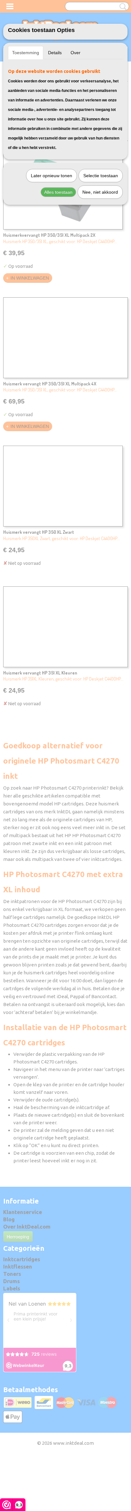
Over (75, 52)
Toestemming (25, 52)
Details (55, 52)
